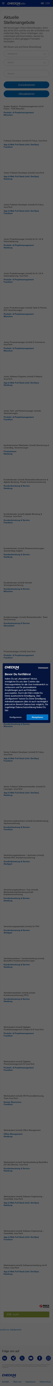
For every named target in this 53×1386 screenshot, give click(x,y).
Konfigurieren (16, 717)
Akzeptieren (37, 717)
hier (6, 710)
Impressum (43, 667)
